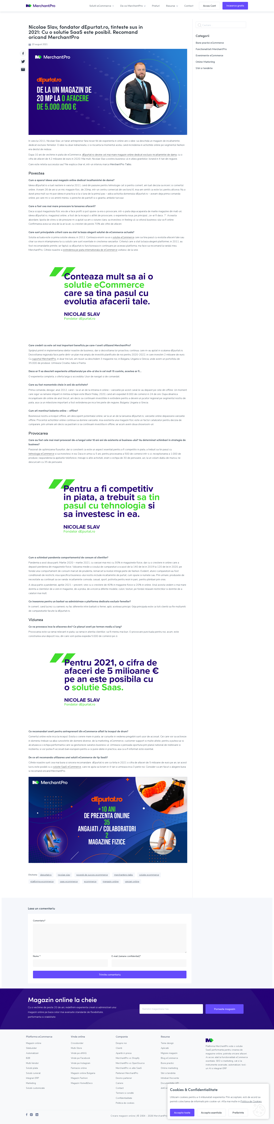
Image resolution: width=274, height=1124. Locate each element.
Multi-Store (76, 1048)
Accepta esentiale (211, 1112)
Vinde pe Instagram (80, 1063)
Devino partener (124, 1078)
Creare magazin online (123, 1115)
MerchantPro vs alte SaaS (129, 1068)
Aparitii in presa (123, 1053)
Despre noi (121, 1043)
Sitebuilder (31, 1048)
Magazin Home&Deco (82, 1083)
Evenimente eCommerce (209, 55)
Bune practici (167, 1063)
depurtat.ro (46, 874)
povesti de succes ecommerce (92, 874)
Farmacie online (79, 1068)
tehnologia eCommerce (41, 453)
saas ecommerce (69, 881)
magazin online (111, 881)
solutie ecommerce (149, 874)
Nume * (36, 956)
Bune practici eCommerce (210, 43)
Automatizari (32, 1053)
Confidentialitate (124, 1098)
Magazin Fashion (79, 1078)
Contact (120, 1088)
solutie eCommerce (123, 237)
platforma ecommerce (42, 881)
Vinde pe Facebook (80, 1058)
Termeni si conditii (125, 1092)
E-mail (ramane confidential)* (126, 956)
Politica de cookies (125, 1102)
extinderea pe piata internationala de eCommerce (90, 249)
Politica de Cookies (251, 1101)
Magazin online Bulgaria (83, 1073)
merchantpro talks (123, 874)
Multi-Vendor (32, 1063)
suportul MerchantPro (44, 358)
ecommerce (90, 881)
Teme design (167, 1043)
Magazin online (33, 1043)
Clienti (119, 1048)
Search (200, 25)
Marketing (31, 1083)
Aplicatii (165, 1048)
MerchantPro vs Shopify (127, 1058)
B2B (28, 1058)
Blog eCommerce (169, 1058)
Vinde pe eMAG (79, 1053)
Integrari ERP (32, 1078)
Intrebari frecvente (170, 1078)
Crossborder (77, 1043)
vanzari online (132, 881)
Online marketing (169, 1068)
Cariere (119, 1083)
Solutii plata (32, 1068)
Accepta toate (182, 1112)
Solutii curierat (33, 1073)
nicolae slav (64, 874)
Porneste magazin (224, 1009)
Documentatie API (170, 1083)
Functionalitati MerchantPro (211, 49)
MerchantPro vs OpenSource (130, 1063)
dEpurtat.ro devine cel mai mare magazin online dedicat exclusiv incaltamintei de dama (129, 154)
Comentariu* (39, 920)
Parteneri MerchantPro (127, 1073)
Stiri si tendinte (204, 68)
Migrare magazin (169, 1053)
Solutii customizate (35, 1088)
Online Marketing (205, 62)
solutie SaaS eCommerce (67, 766)
